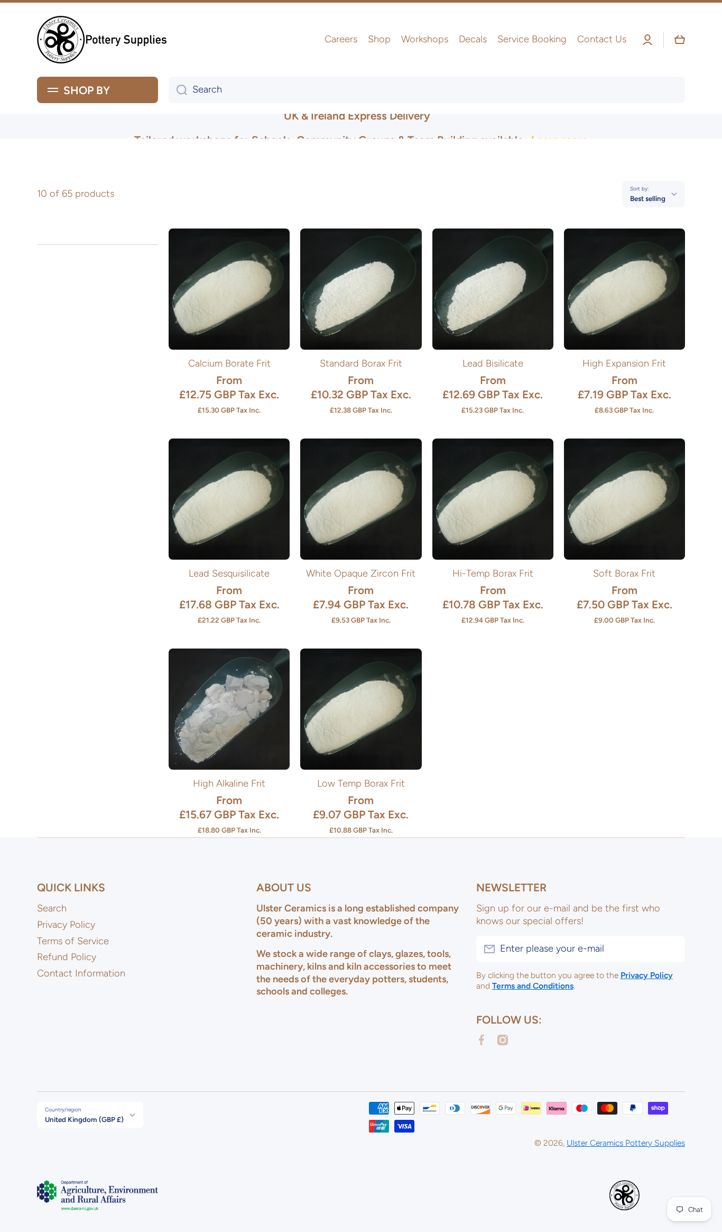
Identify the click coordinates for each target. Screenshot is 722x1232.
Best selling (647, 198)
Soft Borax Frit (624, 573)
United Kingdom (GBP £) (84, 1119)
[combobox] (427, 90)
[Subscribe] (672, 949)
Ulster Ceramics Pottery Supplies (626, 1143)
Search (52, 908)
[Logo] (103, 39)
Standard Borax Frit (361, 363)
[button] (679, 39)
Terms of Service (73, 941)
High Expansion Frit (624, 363)
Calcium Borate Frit (229, 363)
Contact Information (81, 973)
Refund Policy (66, 957)
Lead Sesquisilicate (229, 573)
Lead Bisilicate (492, 363)
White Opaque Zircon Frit (360, 573)
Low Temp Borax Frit (361, 783)
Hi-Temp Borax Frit (492, 573)
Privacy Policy (66, 924)
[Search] (178, 90)
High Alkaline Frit (229, 783)
